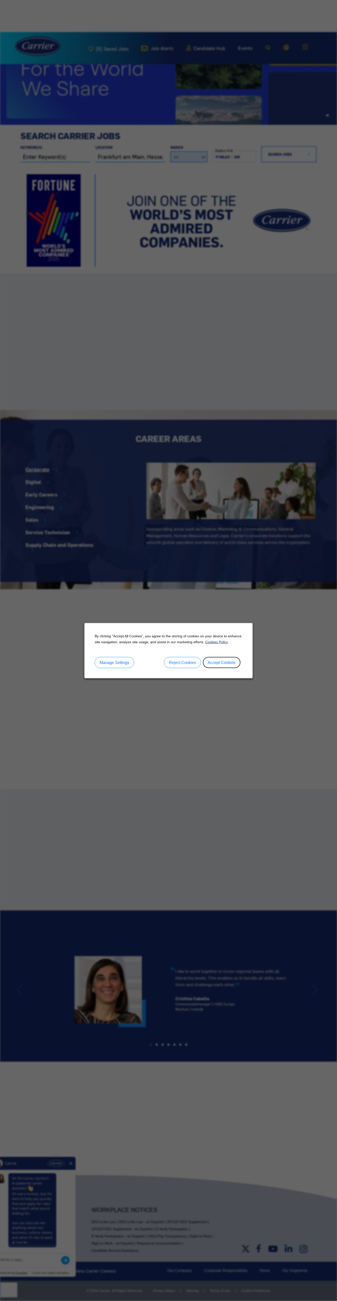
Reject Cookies (182, 662)
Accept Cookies (221, 662)
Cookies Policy (216, 642)
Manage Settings (114, 662)
